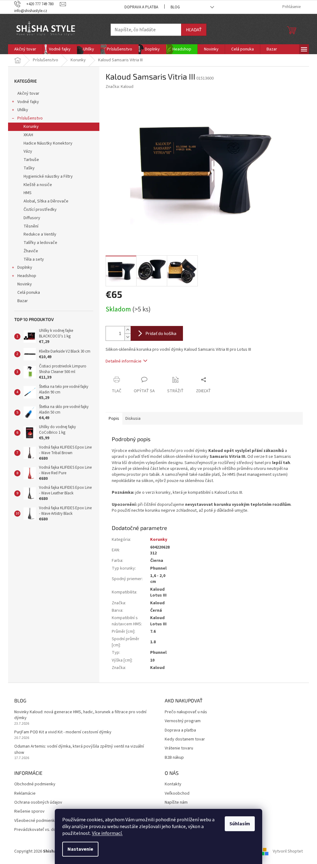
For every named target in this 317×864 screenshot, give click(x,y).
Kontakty (173, 784)
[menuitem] (25, 49)
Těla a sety (34, 259)
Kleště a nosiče (38, 185)
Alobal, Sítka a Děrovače (46, 201)
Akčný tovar (28, 93)
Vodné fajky (28, 102)
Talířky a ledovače (40, 243)
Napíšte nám (176, 802)
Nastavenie (80, 849)
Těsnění (31, 226)
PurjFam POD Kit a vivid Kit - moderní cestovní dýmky (62, 732)
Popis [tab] (114, 418)
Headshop (26, 276)
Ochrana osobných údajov (38, 802)
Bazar (22, 301)
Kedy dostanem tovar (185, 739)
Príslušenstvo (30, 118)
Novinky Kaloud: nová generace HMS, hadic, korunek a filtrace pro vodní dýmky (80, 715)
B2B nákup (174, 758)
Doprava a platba (141, 7)
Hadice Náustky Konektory (48, 143)
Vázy (28, 151)
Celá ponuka (28, 292)
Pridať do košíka (160, 333)
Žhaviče (31, 251)
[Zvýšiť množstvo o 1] (127, 329)
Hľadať (194, 29)
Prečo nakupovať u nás (186, 712)
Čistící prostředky (40, 209)
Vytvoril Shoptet (288, 851)
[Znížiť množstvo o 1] (127, 337)
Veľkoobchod (177, 794)
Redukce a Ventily (40, 234)
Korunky (31, 127)
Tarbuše (31, 160)
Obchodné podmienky (34, 784)
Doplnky (24, 267)
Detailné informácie (123, 361)
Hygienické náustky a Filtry (48, 176)
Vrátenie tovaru (179, 748)
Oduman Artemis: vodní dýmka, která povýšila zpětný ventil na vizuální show (79, 749)
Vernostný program (183, 721)
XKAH (28, 135)
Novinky (24, 284)
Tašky (29, 168)
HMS (28, 193)
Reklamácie (25, 794)
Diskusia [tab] (133, 418)
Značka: (119, 87)
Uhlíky (22, 110)
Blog (175, 7)
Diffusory (32, 218)
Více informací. (107, 833)
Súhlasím (239, 823)
